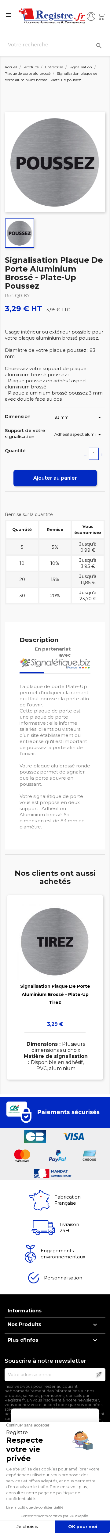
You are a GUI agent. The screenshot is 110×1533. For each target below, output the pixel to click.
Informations (25, 1311)
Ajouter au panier (55, 478)
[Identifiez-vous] (91, 16)
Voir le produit (55, 978)
